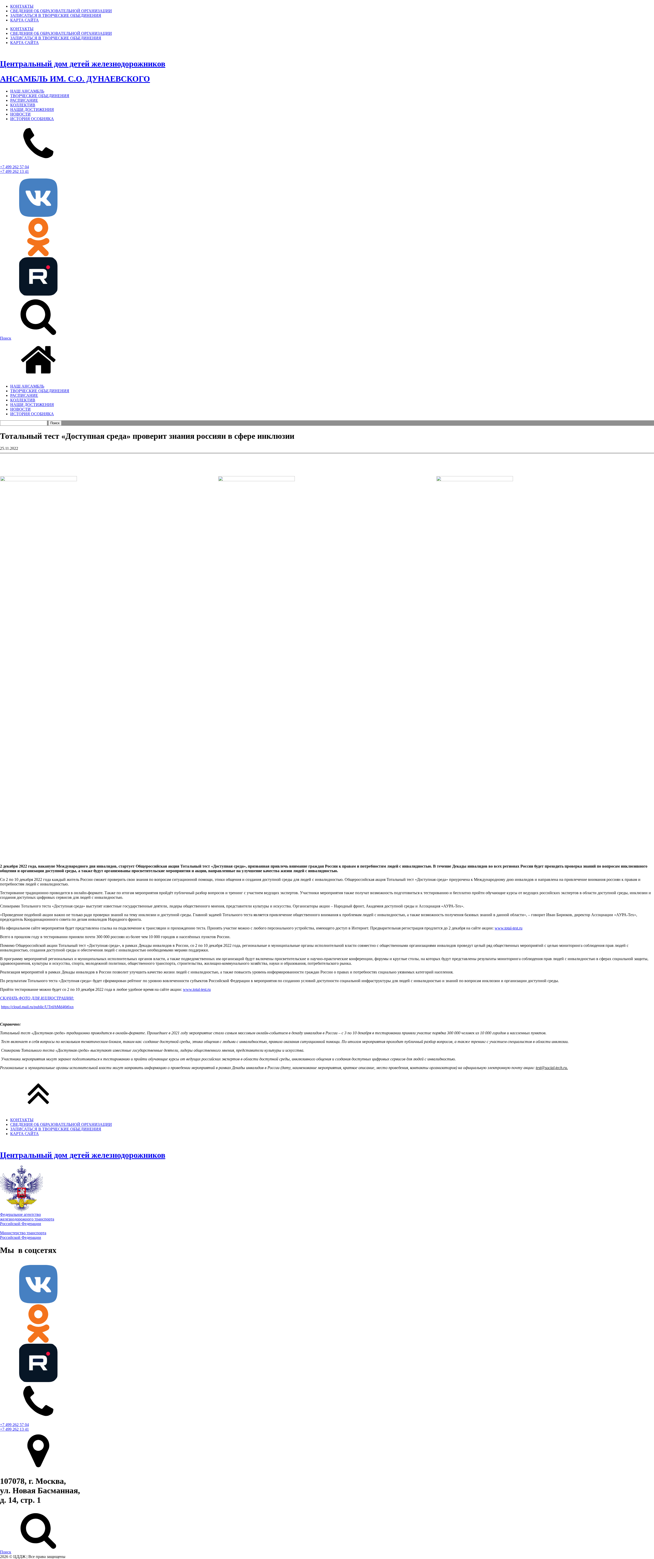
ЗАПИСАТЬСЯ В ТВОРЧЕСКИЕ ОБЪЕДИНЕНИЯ (55, 15)
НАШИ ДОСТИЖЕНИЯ (32, 109)
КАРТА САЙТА (24, 20)
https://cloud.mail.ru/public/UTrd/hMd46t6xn (37, 1007)
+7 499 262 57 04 (14, 167)
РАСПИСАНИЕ (24, 100)
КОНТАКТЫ (21, 6)
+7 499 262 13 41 (14, 171)
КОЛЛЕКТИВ (22, 105)
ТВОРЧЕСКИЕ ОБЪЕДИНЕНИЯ (39, 96)
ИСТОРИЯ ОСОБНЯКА (32, 119)
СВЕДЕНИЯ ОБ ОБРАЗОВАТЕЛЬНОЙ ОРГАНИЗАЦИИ (61, 11)
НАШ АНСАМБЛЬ (27, 91)
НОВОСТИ (20, 114)
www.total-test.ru (508, 928)
